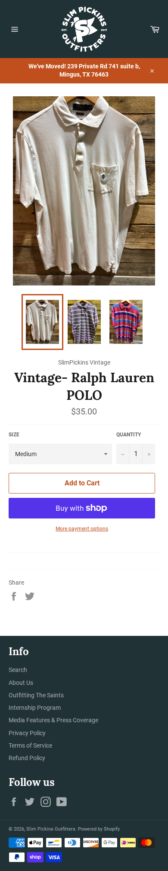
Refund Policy (27, 757)
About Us (21, 682)
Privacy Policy (27, 733)
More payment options (82, 529)
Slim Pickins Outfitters (50, 829)
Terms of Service (30, 745)
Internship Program (35, 707)
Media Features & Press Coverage (53, 720)
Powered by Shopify (99, 829)
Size (14, 435)
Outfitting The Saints (36, 695)
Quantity (128, 435)
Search (18, 669)
